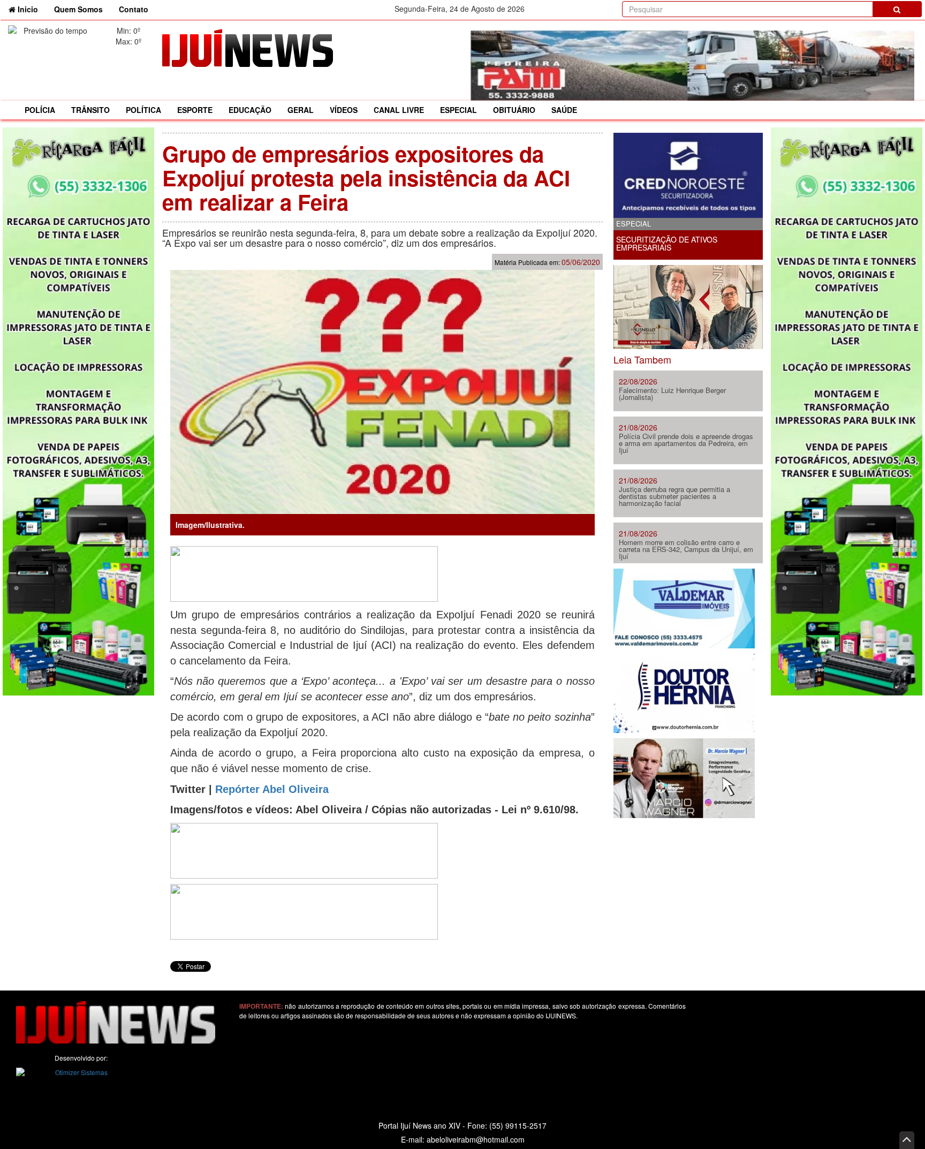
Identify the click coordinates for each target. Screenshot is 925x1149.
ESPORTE (195, 109)
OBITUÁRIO (514, 109)
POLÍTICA (143, 109)
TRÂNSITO (90, 109)
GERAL (300, 109)
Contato (133, 9)
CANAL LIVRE (399, 109)
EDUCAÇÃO (250, 109)
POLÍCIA (40, 109)
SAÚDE (564, 109)
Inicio (31, 8)
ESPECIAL (458, 109)
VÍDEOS (344, 109)
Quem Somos (78, 9)
